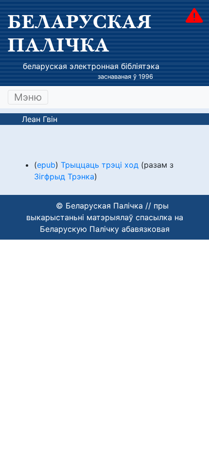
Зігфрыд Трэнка (64, 176)
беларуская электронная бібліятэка (91, 66)
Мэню (28, 97)
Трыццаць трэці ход (100, 165)
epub (46, 165)
